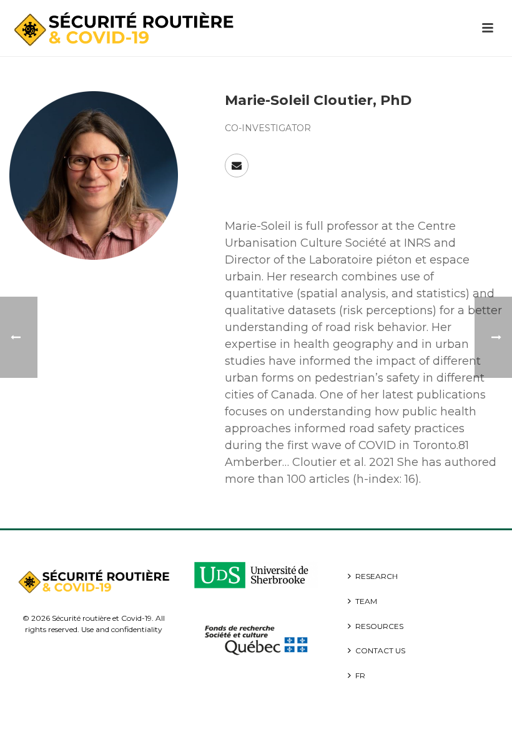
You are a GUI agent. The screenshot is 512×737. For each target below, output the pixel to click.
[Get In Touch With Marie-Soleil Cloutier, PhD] (237, 165)
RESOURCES (379, 626)
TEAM (366, 601)
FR (360, 675)
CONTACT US (380, 650)
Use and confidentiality (121, 629)
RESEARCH (376, 576)
